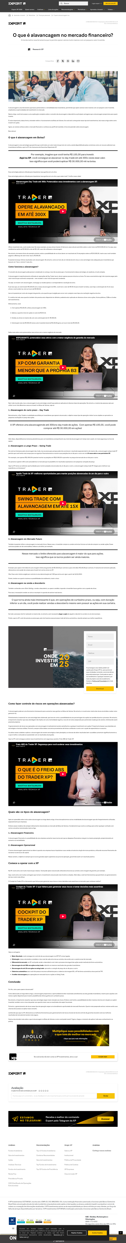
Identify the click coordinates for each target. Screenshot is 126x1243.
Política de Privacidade (99, 681)
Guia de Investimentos (16, 1155)
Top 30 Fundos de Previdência (47, 1169)
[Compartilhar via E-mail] (78, 61)
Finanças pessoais (44, 15)
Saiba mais (23, 1237)
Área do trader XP (70, 1174)
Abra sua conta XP (111, 3)
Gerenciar (57, 1235)
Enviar (106, 1096)
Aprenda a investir (19, 15)
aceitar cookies (97, 1233)
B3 (13, 1228)
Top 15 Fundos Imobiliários (45, 1151)
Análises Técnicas (14, 1165)
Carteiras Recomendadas (45, 1155)
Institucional (68, 1155)
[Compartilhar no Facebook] (58, 61)
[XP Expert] (17, 3)
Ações (10, 1160)
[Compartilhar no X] (63, 61)
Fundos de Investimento (16, 1169)
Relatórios (32, 15)
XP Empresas (69, 1169)
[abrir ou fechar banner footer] (121, 1233)
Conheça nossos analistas (102, 1151)
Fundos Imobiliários (15, 1151)
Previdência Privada (15, 1179)
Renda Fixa (12, 1174)
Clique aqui (102, 1057)
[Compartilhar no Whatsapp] (68, 61)
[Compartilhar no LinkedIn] (73, 61)
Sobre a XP (68, 1151)
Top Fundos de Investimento (46, 1165)
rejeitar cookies (76, 1233)
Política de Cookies (71, 1165)
